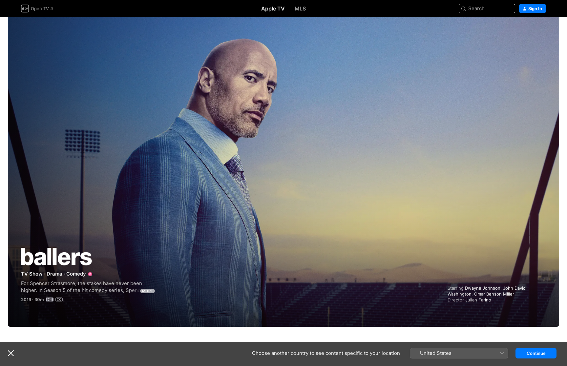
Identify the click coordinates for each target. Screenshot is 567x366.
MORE (147, 291)
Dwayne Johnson (482, 288)
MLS (300, 8)
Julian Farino (478, 299)
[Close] (11, 353)
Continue (536, 353)
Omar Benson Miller (494, 294)
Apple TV (273, 8)
